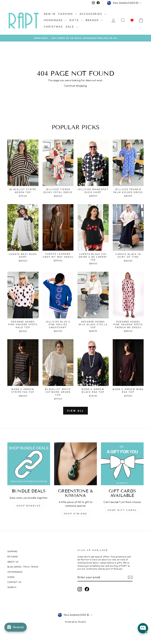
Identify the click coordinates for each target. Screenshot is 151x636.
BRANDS (93, 20)
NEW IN (50, 14)
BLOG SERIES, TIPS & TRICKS (22, 566)
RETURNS (12, 556)
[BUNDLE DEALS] (28, 463)
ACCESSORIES (91, 14)
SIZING (11, 577)
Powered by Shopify (75, 621)
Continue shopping (75, 85)
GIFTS (74, 20)
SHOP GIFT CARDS (122, 510)
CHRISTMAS (53, 26)
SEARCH (11, 587)
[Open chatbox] (143, 628)
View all (75, 410)
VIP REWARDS (15, 571)
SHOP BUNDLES (29, 505)
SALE (70, 26)
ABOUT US (13, 561)
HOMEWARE (54, 20)
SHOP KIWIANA (75, 513)
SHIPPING (12, 551)
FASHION (66, 14)
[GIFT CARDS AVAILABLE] (122, 463)
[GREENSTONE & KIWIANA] (75, 463)
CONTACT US (14, 582)
